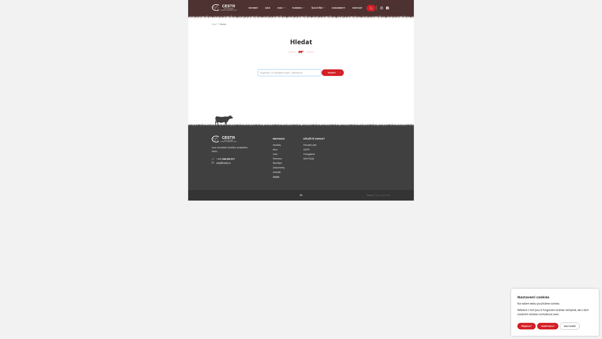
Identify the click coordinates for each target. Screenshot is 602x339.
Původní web (310, 144)
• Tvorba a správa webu (378, 195)
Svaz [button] (280, 7)
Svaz (275, 154)
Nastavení (570, 326)
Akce (267, 7)
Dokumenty (338, 7)
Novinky (253, 7)
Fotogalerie (309, 154)
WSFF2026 (308, 158)
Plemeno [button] (297, 7)
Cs (301, 195)
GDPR (306, 149)
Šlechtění (277, 162)
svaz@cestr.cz (223, 162)
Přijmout (526, 326)
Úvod (214, 24)
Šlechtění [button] (317, 7)
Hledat (223, 24)
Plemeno (277, 158)
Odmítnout (547, 326)
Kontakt (357, 7)
